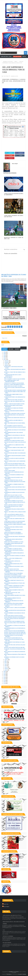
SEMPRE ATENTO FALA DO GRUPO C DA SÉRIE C (13, 386)
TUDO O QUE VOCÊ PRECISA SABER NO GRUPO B (13, 514)
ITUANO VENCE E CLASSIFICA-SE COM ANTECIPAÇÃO (14, 521)
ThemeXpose (8, 974)
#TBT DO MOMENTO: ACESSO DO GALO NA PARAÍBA (14, 378)
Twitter (10, 152)
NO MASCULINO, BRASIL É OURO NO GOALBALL (13, 615)
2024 (4, 355)
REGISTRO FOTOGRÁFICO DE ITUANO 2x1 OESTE (13, 496)
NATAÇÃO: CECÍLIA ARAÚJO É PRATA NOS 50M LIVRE (14, 647)
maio (6, 664)
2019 (4, 672)
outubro (6, 363)
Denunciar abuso (7, 329)
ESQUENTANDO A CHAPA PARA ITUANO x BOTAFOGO (14, 413)
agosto (6, 659)
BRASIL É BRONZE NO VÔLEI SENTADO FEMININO (13, 603)
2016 (4, 677)
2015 (4, 678)
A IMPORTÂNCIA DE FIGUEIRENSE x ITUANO (12, 574)
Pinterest (11, 158)
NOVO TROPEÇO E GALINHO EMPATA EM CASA (13, 637)
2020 (4, 671)
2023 (4, 356)
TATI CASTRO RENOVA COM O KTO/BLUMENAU (13, 573)
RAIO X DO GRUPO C (8, 377)
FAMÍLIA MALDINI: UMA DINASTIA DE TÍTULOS (12, 915)
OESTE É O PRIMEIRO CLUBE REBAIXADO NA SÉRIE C (14, 585)
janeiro (6, 670)
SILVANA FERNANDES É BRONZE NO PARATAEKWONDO (14, 617)
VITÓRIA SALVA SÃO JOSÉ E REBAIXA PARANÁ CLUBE (14, 463)
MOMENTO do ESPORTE (14, 971)
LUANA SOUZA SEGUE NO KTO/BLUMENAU (12, 532)
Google (10, 155)
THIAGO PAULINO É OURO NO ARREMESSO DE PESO (14, 621)
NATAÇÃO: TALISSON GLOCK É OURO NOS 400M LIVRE (14, 632)
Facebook (21, 152)
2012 (4, 683)
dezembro (7, 360)
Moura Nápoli (6, 906)
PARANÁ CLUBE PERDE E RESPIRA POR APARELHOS (13, 504)
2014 (4, 680)
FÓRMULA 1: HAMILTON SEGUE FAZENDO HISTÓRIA (14, 403)
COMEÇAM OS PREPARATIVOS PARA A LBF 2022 (13, 480)
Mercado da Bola (8, 56)
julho (6, 661)
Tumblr (20, 155)
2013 (4, 681)
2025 (4, 353)
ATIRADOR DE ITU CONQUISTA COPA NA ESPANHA (14, 383)
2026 (4, 352)
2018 (4, 674)
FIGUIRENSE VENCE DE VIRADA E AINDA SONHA (13, 522)
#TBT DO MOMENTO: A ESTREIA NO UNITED (13, 548)
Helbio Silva (6, 904)
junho (6, 662)
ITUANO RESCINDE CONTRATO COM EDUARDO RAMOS (15, 390)
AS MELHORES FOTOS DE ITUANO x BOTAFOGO (13, 399)
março (6, 667)
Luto (4, 930)
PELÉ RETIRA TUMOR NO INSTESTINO (11, 569)
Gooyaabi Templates (22, 974)
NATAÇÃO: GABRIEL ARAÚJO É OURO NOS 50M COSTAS (15, 633)
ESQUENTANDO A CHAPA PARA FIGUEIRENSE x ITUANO (15, 576)
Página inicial (4, 338)
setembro (7, 365)
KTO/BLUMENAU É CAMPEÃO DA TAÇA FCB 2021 (13, 500)
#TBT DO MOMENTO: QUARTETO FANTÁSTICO (13, 425)
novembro (7, 362)
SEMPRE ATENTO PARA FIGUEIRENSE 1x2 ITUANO (13, 541)
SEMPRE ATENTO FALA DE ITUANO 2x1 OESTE (13, 495)
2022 (4, 357)
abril (6, 665)
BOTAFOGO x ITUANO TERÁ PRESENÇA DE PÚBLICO (14, 384)
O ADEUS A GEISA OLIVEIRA (9, 470)
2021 (4, 359)
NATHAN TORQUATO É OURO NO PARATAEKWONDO (14, 630)
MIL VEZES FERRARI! (7, 942)
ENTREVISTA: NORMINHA (8, 936)
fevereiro (6, 668)
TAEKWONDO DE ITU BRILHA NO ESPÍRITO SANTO (14, 440)
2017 (4, 675)
